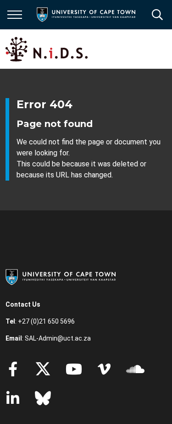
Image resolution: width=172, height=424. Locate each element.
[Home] (61, 276)
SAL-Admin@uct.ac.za (58, 338)
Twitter (43, 369)
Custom (104, 369)
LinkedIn (12, 398)
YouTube (74, 369)
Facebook (12, 369)
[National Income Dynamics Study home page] (47, 49)
